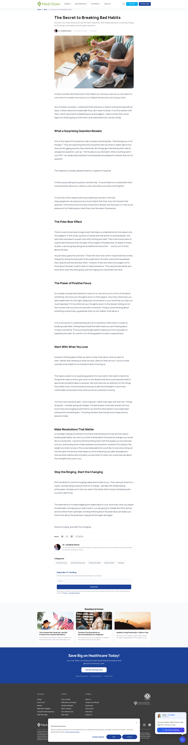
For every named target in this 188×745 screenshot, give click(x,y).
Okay (113, 737)
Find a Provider (65, 699)
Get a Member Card (67, 711)
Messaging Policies (75, 593)
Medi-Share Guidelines (44, 708)
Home (39, 9)
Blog (45, 9)
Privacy (65, 593)
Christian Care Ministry (92, 702)
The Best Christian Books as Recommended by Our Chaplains (90, 633)
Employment (89, 705)
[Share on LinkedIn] (71, 536)
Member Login (145, 4)
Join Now (132, 4)
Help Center (65, 715)
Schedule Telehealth (67, 705)
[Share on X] (67, 536)
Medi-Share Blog (42, 715)
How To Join (41, 702)
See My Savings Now (94, 670)
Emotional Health (94, 563)
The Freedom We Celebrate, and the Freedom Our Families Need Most (53, 633)
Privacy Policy (89, 708)
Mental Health (109, 563)
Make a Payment (66, 708)
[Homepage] (49, 3)
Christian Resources (78, 563)
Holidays (121, 563)
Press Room (89, 711)
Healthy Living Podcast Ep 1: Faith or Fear (132, 632)
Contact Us (107, 4)
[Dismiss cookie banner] (136, 722)
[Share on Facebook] (62, 536)
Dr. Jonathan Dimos (64, 31)
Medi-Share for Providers (68, 702)
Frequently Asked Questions (45, 711)
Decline (129, 737)
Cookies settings (98, 737)
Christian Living (61, 563)
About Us (88, 699)
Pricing (39, 699)
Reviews (39, 705)
